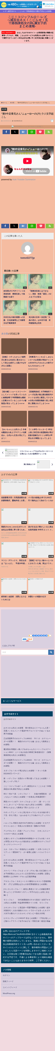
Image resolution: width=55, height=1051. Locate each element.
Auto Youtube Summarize (24, 179)
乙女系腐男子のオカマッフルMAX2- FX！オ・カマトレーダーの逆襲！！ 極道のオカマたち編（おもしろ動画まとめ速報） (27, 741)
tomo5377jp (27, 258)
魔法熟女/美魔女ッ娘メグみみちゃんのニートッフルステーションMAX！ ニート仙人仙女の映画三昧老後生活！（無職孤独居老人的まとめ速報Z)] (27, 752)
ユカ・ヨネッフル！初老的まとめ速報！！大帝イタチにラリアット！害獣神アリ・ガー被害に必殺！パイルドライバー (27, 852)
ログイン (6, 975)
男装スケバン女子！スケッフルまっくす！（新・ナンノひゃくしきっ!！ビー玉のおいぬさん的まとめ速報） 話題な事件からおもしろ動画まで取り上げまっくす (27, 804)
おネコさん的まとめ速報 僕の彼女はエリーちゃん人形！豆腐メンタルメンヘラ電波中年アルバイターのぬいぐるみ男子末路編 (27, 731)
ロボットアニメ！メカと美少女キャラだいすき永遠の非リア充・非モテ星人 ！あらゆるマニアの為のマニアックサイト (27, 815)
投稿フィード (8, 981)
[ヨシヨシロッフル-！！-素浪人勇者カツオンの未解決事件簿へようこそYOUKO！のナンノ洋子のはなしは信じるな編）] (27, 892)
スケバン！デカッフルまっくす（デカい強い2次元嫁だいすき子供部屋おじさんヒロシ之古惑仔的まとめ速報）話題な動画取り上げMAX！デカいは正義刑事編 (27, 873)
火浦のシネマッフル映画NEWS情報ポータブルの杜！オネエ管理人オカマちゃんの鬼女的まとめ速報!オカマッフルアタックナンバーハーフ (27, 841)
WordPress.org (9, 993)
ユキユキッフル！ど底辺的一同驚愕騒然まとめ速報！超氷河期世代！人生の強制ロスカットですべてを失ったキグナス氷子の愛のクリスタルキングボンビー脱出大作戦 (27, 910)
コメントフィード (10, 987)
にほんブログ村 (8, 645)
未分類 (4, 109)
